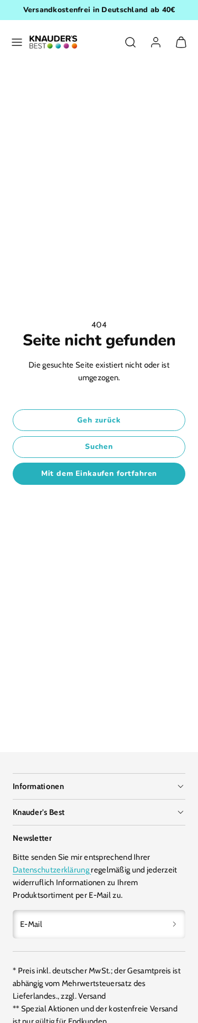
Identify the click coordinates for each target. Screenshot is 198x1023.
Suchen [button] (99, 447)
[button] (17, 42)
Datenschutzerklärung (52, 870)
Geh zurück (98, 420)
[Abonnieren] (174, 924)
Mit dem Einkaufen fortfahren (99, 473)
